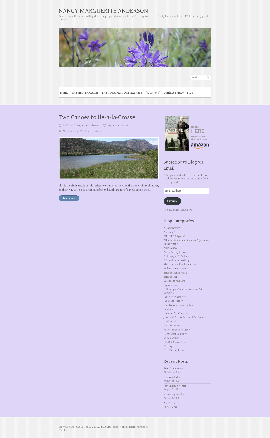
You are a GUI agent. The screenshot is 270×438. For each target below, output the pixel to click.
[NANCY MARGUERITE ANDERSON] (135, 45)
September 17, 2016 (118, 125)
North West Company (175, 334)
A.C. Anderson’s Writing (177, 260)
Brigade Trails (171, 276)
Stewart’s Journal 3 (174, 394)
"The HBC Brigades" (174, 236)
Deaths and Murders (174, 280)
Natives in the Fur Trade (177, 329)
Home (64, 93)
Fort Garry (169, 403)
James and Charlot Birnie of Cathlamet (184, 317)
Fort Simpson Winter (175, 385)
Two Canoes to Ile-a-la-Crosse (97, 117)
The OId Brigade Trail (175, 342)
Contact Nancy (173, 93)
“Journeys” (152, 93)
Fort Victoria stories (175, 296)
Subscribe (172, 201)
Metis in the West (173, 325)
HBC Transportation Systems (179, 305)
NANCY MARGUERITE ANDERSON (103, 11)
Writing (168, 346)
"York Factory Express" (176, 252)
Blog (190, 93)
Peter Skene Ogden (174, 368)
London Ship (170, 321)
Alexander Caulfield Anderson (180, 264)
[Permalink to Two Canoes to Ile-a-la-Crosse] (109, 158)
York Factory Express (175, 350)
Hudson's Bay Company (176, 313)
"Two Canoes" (71, 131)
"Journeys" (169, 232)
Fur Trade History (90, 131)
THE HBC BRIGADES (84, 93)
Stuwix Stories (171, 338)
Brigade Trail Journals (175, 272)
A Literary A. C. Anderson (177, 256)
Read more (69, 198)
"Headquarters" (172, 228)
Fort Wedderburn (173, 377)
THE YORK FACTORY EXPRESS (122, 93)
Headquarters (171, 309)
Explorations (170, 285)
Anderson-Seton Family (176, 268)
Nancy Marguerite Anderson (82, 125)
